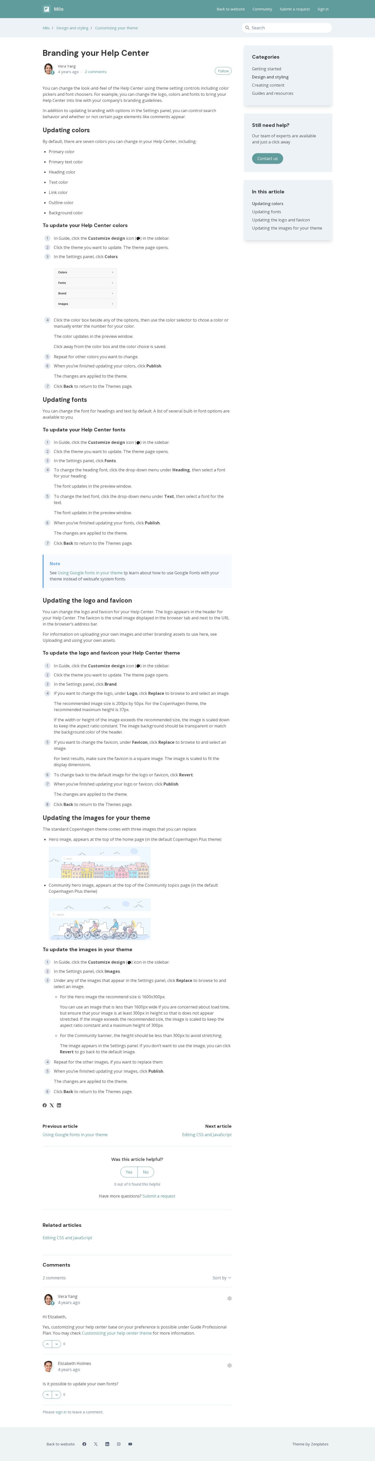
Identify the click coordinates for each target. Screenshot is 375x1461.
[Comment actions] (230, 1298)
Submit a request (295, 8)
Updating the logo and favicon (281, 220)
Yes (129, 1172)
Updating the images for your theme (287, 228)
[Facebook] (45, 1106)
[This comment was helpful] (47, 1344)
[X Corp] (52, 1106)
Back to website (231, 8)
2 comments (96, 71)
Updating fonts (266, 212)
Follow (223, 71)
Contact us (267, 158)
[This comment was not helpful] (56, 1344)
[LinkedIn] (59, 1106)
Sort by (220, 1278)
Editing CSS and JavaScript (207, 1134)
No (146, 1172)
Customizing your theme (116, 27)
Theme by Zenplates (310, 1443)
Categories (266, 57)
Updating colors (267, 203)
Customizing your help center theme (117, 1333)
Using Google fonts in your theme (90, 573)
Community (262, 8)
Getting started (266, 69)
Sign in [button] (323, 8)
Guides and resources (272, 93)
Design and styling (72, 27)
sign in (61, 1411)
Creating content (268, 85)
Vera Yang (67, 66)
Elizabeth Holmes (74, 1363)
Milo (46, 27)
